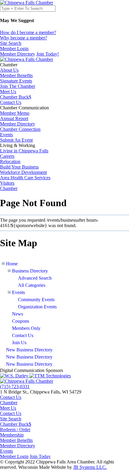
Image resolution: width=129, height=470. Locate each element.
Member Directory (17, 53)
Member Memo (14, 113)
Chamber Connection (20, 129)
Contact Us (10, 102)
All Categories (31, 285)
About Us (9, 70)
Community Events (36, 299)
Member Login (14, 456)
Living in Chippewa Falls (24, 150)
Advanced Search (35, 278)
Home (12, 263)
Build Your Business (19, 166)
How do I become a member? (28, 32)
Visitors (7, 183)
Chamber (8, 64)
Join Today (40, 456)
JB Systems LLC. (90, 467)
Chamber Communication (24, 107)
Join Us (19, 342)
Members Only (26, 328)
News (17, 313)
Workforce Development (23, 172)
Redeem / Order (15, 429)
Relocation (10, 161)
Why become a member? (23, 37)
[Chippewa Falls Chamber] (26, 2)
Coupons (20, 321)
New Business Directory (29, 349)
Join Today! (47, 53)
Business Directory (30, 270)
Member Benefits (16, 75)
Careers (7, 156)
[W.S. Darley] (14, 375)
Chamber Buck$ (15, 96)
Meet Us (8, 91)
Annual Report (14, 118)
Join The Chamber (17, 86)
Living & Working (17, 145)
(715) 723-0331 (15, 386)
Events (6, 134)
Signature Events (16, 80)
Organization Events (37, 306)
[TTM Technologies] (50, 375)
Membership (12, 434)
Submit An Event (16, 140)
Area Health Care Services (25, 177)
